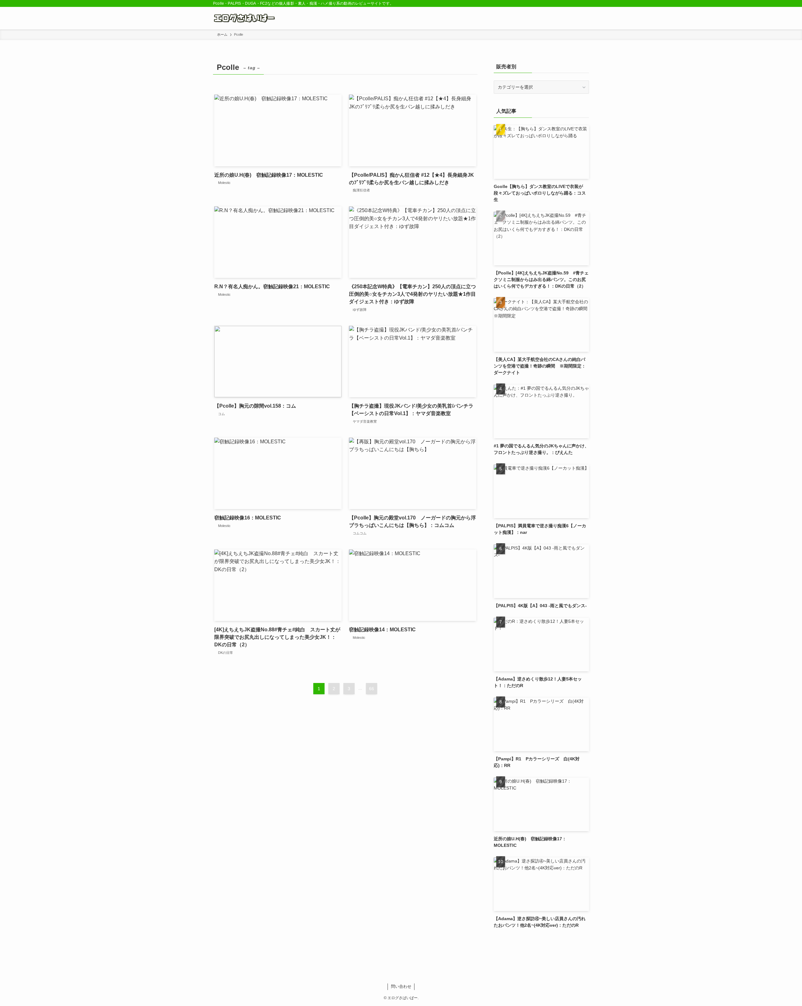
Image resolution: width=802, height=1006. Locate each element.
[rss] (577, 3)
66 (371, 688)
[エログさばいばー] (245, 18)
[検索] (585, 3)
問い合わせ (401, 986)
